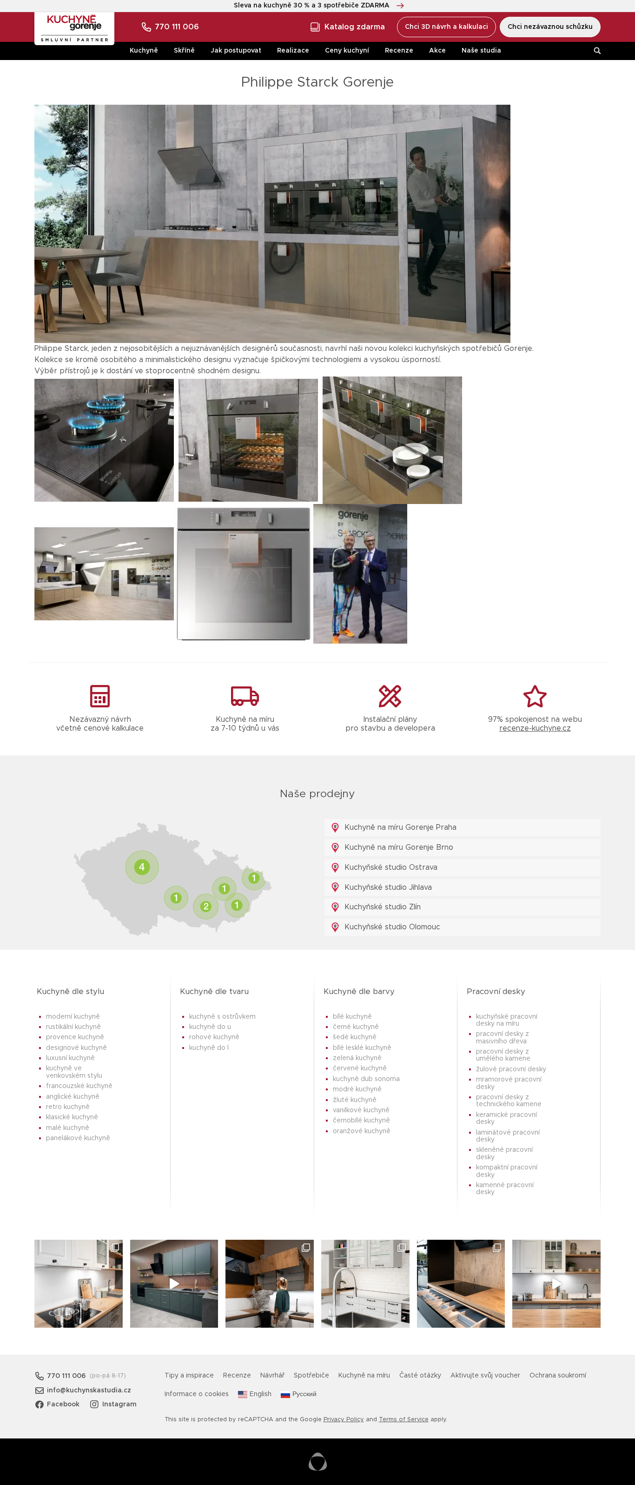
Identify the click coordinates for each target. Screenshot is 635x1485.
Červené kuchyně (360, 1068)
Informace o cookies (197, 1394)
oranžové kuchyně (361, 1131)
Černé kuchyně (356, 1027)
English (260, 1394)
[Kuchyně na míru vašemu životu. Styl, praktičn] (461, 1284)
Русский (304, 1394)
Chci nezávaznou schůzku (550, 27)
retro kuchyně (68, 1107)
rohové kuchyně (214, 1037)
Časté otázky (420, 1375)
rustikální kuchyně (73, 1027)
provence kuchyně (75, 1037)
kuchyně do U (210, 1027)
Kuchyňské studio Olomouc (391, 927)
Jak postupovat (236, 50)
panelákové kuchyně (78, 1138)
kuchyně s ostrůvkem (222, 1017)
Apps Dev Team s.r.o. (317, 1461)
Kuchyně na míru (364, 1375)
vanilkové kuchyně (361, 1110)
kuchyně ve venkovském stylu (74, 1072)
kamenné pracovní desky (505, 1189)
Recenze (399, 50)
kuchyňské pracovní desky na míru (506, 1020)
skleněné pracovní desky (504, 1153)
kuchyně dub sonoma (366, 1079)
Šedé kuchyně (355, 1037)
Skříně (184, 50)
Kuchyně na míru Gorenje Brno (397, 847)
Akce (437, 50)
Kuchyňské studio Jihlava (387, 887)
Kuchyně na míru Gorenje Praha (399, 827)
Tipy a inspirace (189, 1375)
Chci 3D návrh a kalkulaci (446, 27)
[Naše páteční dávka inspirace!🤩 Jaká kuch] (174, 1284)
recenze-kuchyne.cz (535, 728)
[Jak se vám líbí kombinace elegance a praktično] (365, 1284)
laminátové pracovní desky (508, 1136)
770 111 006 (177, 27)
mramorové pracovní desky (509, 1083)
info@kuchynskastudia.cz (89, 1390)
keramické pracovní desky (506, 1118)
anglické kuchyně (72, 1097)
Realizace (293, 50)
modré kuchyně (357, 1089)
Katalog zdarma (354, 27)
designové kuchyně (76, 1048)
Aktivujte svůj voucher (485, 1375)
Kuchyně (144, 50)
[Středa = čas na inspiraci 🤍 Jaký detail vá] (556, 1284)
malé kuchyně (67, 1128)
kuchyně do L (209, 1048)
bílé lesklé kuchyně (362, 1048)
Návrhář (272, 1375)
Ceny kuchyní (347, 50)
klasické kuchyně (72, 1117)
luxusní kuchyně (70, 1058)
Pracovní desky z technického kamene (509, 1101)
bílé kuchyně (352, 1017)
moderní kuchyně (73, 1017)
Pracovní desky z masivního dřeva (502, 1037)
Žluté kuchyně (355, 1100)
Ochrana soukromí (557, 1375)
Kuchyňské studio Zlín (381, 907)
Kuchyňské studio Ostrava (389, 867)
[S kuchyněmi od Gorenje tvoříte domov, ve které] (269, 1284)
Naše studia (481, 50)
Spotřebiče (311, 1375)
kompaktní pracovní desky (506, 1171)
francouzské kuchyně (79, 1086)
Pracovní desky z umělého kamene (503, 1055)
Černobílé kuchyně (361, 1120)
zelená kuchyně (357, 1058)
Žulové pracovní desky (511, 1069)
